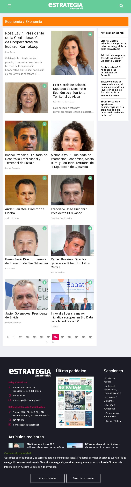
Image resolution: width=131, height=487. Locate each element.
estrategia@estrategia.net (27, 400)
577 (76, 337)
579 (90, 337)
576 (69, 337)
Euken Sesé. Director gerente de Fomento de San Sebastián (26, 261)
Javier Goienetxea (13, 322)
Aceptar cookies (47, 478)
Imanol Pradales (12, 168)
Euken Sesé (10, 268)
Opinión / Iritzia (113, 420)
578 (83, 337)
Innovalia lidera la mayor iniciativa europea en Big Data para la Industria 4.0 (72, 317)
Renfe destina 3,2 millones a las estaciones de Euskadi (111, 71)
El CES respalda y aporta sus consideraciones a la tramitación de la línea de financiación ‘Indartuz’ (112, 108)
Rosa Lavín (10, 52)
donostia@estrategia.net (26, 424)
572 (41, 337)
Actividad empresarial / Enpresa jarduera (112, 389)
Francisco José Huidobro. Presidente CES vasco (69, 211)
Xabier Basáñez (58, 272)
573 (48, 337)
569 (20, 337)
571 (34, 337)
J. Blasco (55, 326)
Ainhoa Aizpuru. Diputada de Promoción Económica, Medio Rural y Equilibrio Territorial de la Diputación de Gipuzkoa (72, 161)
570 (27, 337)
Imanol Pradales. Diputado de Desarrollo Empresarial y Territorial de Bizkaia (26, 159)
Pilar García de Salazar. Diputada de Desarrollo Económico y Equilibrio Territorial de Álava (69, 91)
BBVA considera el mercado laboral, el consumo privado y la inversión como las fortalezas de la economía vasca (113, 88)
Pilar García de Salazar (63, 101)
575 (62, 337)
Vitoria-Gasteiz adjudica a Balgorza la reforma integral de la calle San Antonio (113, 45)
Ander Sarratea (12, 218)
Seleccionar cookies (83, 478)
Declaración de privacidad (43, 466)
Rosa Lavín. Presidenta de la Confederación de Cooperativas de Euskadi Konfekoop (24, 40)
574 (55, 337)
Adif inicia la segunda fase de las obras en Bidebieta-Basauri (113, 58)
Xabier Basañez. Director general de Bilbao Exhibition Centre (70, 263)
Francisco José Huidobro (61, 218)
